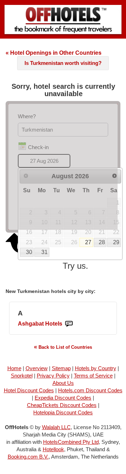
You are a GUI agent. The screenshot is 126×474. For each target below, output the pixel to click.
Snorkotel (22, 376)
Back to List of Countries (63, 347)
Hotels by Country (95, 368)
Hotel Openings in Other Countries (54, 53)
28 (102, 242)
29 (116, 242)
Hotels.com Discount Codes (90, 390)
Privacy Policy (53, 376)
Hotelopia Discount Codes (63, 412)
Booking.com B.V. (28, 457)
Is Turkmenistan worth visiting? (63, 63)
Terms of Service (93, 376)
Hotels (40, 324)
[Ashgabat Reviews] (69, 324)
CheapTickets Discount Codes (62, 405)
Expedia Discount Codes (63, 398)
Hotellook (53, 449)
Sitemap (61, 368)
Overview (37, 368)
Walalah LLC (56, 427)
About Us (63, 383)
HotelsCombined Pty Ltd (71, 442)
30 (29, 252)
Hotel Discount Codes (29, 390)
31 (44, 252)
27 (88, 242)
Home (14, 368)
